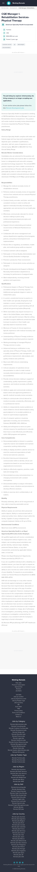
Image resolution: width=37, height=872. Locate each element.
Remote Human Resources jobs (18, 742)
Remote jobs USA (18, 857)
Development (13, 8)
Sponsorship (18, 687)
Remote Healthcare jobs (18, 740)
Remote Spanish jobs (18, 803)
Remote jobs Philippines (18, 845)
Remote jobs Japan (18, 837)
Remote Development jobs (15, 108)
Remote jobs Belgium (18, 821)
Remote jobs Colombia (18, 827)
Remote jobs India (18, 835)
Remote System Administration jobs (18, 750)
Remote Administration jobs (18, 724)
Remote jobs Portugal (18, 849)
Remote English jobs (18, 799)
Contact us (18, 715)
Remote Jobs (5, 8)
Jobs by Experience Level (18, 699)
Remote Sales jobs (18, 748)
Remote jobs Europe (18, 775)
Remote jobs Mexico (18, 839)
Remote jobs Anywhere (19, 769)
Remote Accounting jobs (18, 787)
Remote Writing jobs (19, 752)
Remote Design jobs (19, 732)
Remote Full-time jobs (18, 758)
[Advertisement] (18, 72)
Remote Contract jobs (18, 762)
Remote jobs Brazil (18, 823)
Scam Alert (18, 707)
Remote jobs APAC (18, 781)
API (18, 705)
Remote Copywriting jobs (18, 791)
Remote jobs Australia (18, 817)
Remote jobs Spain (18, 853)
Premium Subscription (18, 685)
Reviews (18, 689)
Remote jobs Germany (18, 831)
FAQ (18, 709)
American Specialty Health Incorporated (19, 25)
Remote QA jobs (18, 807)
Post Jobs (18, 683)
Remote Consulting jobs (18, 726)
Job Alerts (19, 691)
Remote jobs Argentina (18, 819)
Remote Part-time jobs (18, 760)
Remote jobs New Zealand (18, 843)
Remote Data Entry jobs (18, 797)
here (21, 558)
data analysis (21, 44)
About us (18, 717)
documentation (6, 47)
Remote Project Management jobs (18, 805)
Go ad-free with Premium (18, 52)
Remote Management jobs (18, 744)
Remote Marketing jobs (18, 746)
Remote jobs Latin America (19, 773)
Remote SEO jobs (18, 809)
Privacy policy (19, 711)
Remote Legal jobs (18, 738)
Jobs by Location (18, 697)
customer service (7, 44)
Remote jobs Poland (18, 847)
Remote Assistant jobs (18, 789)
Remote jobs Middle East (18, 777)
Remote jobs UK (18, 855)
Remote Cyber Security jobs (18, 793)
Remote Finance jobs (18, 736)
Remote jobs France (19, 829)
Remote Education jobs (18, 734)
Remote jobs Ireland (18, 833)
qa (14, 44)
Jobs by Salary (18, 703)
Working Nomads (18, 3)
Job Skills (18, 695)
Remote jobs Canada (18, 825)
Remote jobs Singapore (18, 851)
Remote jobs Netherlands (18, 841)
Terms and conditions (18, 713)
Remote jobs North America (18, 771)
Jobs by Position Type (18, 701)
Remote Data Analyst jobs (18, 795)
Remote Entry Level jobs (18, 801)
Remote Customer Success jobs (18, 728)
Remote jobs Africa (18, 779)
